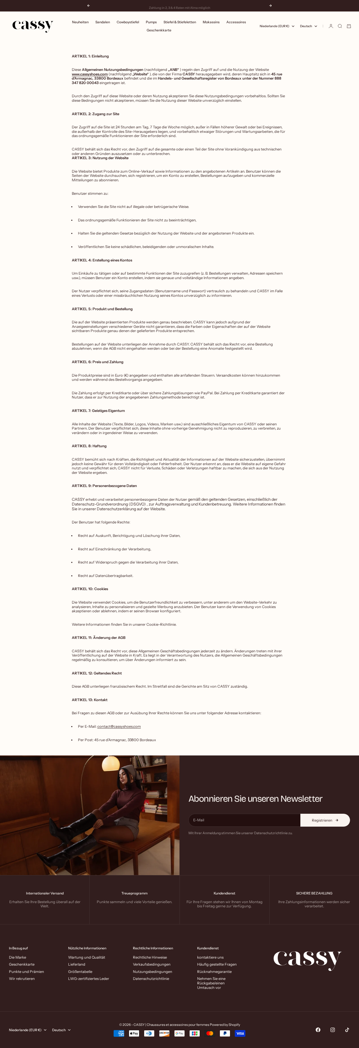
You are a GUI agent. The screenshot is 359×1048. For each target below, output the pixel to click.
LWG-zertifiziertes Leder (88, 978)
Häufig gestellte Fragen (217, 964)
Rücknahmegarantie (214, 971)
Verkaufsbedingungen (152, 964)
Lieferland (76, 964)
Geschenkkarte (159, 30)
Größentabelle (80, 971)
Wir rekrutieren (22, 978)
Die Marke (17, 957)
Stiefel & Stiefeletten (180, 22)
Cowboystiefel (128, 22)
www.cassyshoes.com (90, 74)
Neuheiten (80, 22)
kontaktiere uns (210, 957)
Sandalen (102, 22)
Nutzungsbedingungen (152, 971)
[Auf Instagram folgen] (332, 1030)
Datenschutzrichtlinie (151, 978)
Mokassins (211, 22)
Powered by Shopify (225, 1025)
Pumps (151, 22)
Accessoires (236, 22)
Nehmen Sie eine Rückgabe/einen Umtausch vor (211, 982)
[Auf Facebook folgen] (318, 1030)
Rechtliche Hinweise (150, 957)
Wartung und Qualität (86, 957)
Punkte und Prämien (26, 971)
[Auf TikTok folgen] (347, 1030)
